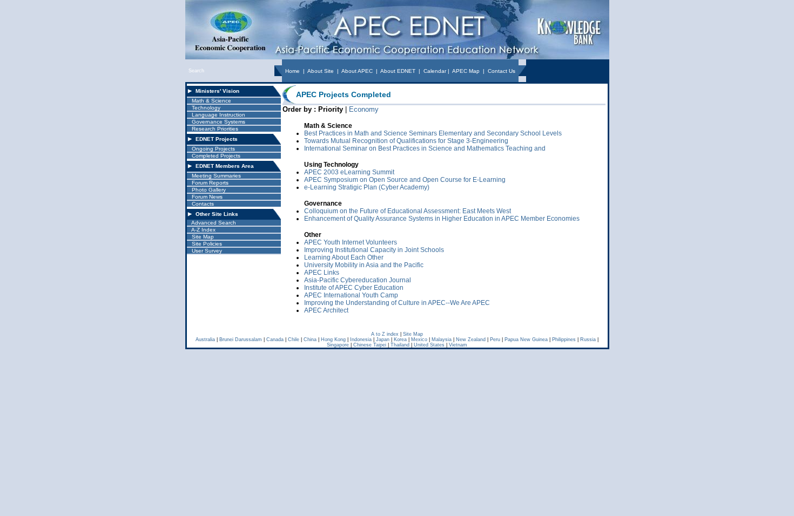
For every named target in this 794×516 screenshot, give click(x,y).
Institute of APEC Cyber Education (353, 287)
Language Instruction (218, 115)
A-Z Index (203, 230)
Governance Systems (218, 122)
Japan (382, 339)
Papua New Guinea (526, 339)
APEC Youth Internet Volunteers (350, 242)
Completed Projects (216, 156)
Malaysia (442, 339)
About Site (320, 71)
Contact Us (501, 71)
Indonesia (361, 339)
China (310, 339)
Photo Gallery (209, 190)
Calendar (434, 71)
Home (292, 71)
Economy (364, 109)
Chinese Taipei (369, 345)
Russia (588, 339)
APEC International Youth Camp (351, 295)
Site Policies (207, 244)
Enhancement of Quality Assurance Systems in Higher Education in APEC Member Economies (442, 218)
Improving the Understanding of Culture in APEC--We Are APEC (397, 303)
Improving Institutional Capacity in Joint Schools (374, 250)
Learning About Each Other (343, 257)
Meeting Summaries (216, 176)
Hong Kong (333, 339)
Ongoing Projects (213, 149)
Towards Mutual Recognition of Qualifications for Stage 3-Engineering (406, 141)
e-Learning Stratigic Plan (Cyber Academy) (366, 187)
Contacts (203, 204)
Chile (293, 339)
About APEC (357, 71)
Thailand (400, 345)
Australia (205, 339)
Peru (495, 339)
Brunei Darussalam (240, 339)
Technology (206, 108)
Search (196, 70)
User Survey (207, 251)
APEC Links (321, 272)
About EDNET (397, 71)
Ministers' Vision (217, 91)
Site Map (203, 237)
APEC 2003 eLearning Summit (349, 172)
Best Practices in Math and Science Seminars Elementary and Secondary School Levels (433, 133)
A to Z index (385, 334)
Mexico (419, 339)
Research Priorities (215, 129)
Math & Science (211, 101)
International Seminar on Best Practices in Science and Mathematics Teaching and (425, 148)
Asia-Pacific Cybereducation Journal (357, 280)
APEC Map (466, 71)
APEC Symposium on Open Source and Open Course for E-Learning (405, 180)
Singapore (338, 345)
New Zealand (471, 339)
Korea (400, 339)
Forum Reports (210, 183)
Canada (275, 339)
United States (429, 345)
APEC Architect (326, 310)
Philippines (564, 339)
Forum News (207, 197)
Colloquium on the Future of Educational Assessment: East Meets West (407, 211)
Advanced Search (213, 223)
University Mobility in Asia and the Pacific (363, 265)
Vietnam (458, 345)
